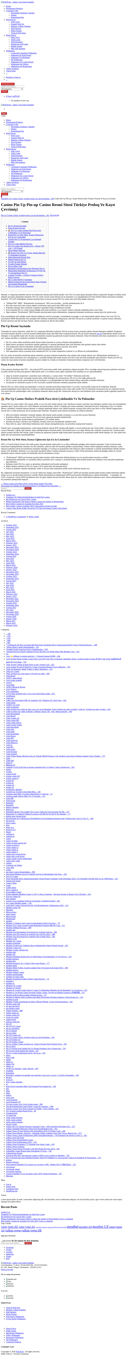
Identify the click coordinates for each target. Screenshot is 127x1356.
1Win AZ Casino (12, 671)
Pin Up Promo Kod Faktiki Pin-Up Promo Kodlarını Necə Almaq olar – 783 (36, 1048)
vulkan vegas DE (31, 1230)
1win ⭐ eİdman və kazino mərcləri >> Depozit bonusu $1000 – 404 (33, 656)
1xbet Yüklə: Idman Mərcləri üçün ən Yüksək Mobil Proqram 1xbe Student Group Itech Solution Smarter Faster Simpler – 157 (55, 756)
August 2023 (11, 581)
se (7, 1084)
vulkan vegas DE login (15, 1138)
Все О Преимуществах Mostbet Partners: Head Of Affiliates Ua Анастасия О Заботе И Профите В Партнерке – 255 (53, 1158)
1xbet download (12, 727)
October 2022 (11, 603)
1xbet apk (10, 698)
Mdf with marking (18, 49)
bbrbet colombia (12, 807)
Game (8, 885)
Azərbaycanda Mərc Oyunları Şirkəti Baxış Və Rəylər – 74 (29, 794)
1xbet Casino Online (14, 725)
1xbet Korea (11, 736)
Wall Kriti (20, 1352)
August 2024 (11, 556)
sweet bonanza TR (13, 1102)
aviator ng (10, 787)
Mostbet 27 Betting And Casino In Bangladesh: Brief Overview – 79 (33, 923)
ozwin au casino (12, 1017)
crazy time (10, 867)
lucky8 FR (63, 1227)
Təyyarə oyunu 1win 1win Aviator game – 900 (24, 1104)
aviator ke (10, 783)
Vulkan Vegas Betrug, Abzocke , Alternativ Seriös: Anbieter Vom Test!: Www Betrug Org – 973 (44, 1133)
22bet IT (9, 763)
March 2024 (11, 565)
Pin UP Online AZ (13, 1040)
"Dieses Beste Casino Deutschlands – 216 (22, 647)
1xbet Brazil (11, 716)
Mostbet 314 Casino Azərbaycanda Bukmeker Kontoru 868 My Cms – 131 (35, 925)
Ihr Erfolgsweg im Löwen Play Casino (21, 499)
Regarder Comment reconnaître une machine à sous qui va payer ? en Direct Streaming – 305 (42, 1075)
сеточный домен (13, 1169)
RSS (8, 1259)
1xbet (21, 1226)
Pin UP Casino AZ (13, 1035)
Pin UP (9, 1024)
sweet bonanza (11, 1100)
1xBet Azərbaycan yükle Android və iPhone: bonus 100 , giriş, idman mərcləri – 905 (39, 711)
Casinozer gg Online (14, 865)
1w (7, 654)
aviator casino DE (13, 776)
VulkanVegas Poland (14, 1153)
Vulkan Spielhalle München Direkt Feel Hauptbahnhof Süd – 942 (31, 1129)
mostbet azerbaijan (13, 943)
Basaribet (9, 805)
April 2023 (10, 590)
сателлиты (10, 1167)
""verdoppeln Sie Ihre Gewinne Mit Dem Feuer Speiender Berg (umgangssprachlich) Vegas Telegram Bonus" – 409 (51, 645)
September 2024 (12, 554)
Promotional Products (14, 8)
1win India (10, 685)
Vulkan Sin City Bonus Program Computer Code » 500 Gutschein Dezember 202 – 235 (40, 1126)
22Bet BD (10, 761)
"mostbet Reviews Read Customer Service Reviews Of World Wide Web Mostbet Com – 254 (42, 652)
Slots (8, 1091)
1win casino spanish (14, 680)
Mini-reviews (11, 912)
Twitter (9, 1250)
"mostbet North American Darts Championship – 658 (27, 649)
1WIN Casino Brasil (14, 678)
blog (7, 825)
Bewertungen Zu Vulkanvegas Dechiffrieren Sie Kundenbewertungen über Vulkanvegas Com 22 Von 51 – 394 (49, 818)
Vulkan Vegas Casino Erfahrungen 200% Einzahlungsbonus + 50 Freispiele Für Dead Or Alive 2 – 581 (46, 1135)
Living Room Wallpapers (16, 1319)
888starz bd (10, 765)
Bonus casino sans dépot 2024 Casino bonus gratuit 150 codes (26, 484)
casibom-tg (10, 836)
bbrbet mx (10, 810)
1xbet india (10, 732)
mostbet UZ (100, 1226)
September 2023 (12, 579)
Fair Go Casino (12, 876)
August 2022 (11, 608)
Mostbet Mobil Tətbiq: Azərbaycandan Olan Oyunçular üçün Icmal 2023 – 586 (37, 968)
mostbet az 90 (11, 939)
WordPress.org (11, 1191)
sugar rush (10, 1098)
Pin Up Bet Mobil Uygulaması (20, 280)
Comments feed (12, 1189)
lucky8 (58, 1227)
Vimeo (8, 1256)
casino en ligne (12, 841)
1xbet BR (38, 1227)
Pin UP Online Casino (14, 1042)
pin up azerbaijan (12, 1028)
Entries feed (10, 1187)
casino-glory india (13, 861)
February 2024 (11, 567)
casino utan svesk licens (15, 856)
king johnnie (11, 899)
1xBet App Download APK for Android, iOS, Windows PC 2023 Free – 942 (36, 700)
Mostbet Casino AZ (13, 948)
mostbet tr (10, 981)
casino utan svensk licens (16, 854)
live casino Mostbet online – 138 (18, 903)
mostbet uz (10, 983)
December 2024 (12, 547)
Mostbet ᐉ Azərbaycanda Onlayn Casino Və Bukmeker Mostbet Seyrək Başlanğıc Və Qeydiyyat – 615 (46, 990)
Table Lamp (15, 40)
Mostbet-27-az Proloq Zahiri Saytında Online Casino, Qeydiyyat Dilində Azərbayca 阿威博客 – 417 (45, 993)
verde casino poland (14, 1120)
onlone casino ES (13, 1015)
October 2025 (11, 525)
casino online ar (12, 850)
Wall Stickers (16, 28)
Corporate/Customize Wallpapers (24, 53)
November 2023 (12, 574)
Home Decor (11, 35)
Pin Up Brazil (11, 1031)
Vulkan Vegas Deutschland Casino (19, 1140)
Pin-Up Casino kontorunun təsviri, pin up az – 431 (26, 1053)
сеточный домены (13, 1171)
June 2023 (10, 585)
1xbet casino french (13, 723)
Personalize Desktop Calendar (22, 13)
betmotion (44, 1227)
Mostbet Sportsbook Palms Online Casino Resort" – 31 (27, 979)
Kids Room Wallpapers (15, 1317)
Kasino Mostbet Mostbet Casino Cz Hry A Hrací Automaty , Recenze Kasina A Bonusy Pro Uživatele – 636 (48, 894)
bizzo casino (11, 823)
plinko (8, 1060)
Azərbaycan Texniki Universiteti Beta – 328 (23, 792)
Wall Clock (15, 22)
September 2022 (12, 605)
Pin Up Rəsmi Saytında (17, 226)
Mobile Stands (16, 46)
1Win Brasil (10, 676)
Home (8, 6)
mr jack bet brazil (12, 1006)
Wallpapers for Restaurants (21, 66)
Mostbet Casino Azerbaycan (17, 950)
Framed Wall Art (17, 24)
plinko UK (10, 1064)
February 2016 (11, 625)
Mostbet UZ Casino (13, 986)
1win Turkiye (11, 689)
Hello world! (34, 517)
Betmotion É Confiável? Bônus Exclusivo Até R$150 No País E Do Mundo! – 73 (38, 814)
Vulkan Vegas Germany (15, 1147)
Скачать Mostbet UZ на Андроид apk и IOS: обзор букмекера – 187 (34, 1174)
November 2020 (12, 614)
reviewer (9, 1080)
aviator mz (10, 785)
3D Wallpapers (17, 60)
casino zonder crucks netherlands (19, 859)
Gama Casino (11, 883)
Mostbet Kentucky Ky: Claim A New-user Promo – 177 (28, 963)
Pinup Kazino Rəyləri (16, 228)
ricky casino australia (14, 1082)
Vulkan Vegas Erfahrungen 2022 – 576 (21, 1142)
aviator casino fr (12, 778)
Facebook (10, 1247)
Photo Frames (16, 31)
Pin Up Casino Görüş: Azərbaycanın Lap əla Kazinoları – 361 (30, 1037)
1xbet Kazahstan (12, 734)
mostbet (9, 921)
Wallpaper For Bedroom (20, 57)
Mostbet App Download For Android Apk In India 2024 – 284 (30, 937)
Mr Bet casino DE (13, 1004)
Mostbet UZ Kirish (13, 988)
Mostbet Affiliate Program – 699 (18, 928)
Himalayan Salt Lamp (19, 44)
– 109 (8, 634)
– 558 (8, 636)
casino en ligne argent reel (16, 843)
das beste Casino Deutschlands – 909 (20, 872)
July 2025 (10, 532)
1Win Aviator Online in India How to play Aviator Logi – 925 (30, 665)
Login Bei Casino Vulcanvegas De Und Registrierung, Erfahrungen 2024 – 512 (37, 905)
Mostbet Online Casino (15, 972)
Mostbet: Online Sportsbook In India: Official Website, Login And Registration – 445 (39, 1002)
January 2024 (11, 570)
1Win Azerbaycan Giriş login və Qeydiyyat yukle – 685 (28, 674)
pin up (99, 334)
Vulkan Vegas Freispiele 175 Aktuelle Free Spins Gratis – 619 (30, 1144)
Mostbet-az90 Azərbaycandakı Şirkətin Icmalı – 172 (26, 995)
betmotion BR (52, 1227)
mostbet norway (12, 970)
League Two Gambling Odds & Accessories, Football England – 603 (33, 901)
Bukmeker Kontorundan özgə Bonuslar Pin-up (26, 268)
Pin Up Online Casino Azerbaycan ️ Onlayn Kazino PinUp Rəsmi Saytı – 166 (36, 1044)
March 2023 (11, 592)
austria (8, 769)
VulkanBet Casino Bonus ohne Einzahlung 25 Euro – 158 (28, 1151)
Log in (8, 1184)
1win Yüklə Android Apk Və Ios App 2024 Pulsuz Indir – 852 (30, 694)
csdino (8, 870)
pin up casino (11, 1033)
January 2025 (11, 545)
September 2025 (12, 527)
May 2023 (10, 587)
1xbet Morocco (12, 743)
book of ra (10, 827)
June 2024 (10, 558)
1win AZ (12, 1226)
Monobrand (10, 919)
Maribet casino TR (13, 908)
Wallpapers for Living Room (22, 62)
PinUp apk (10, 1057)
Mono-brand (11, 917)
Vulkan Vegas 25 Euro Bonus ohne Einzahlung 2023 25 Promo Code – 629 (35, 1131)
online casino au (12, 1013)
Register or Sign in (13, 77)
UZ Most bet (11, 1115)
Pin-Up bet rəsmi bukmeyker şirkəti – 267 (22, 1051)
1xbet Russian (11, 752)
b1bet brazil (10, 801)
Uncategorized (11, 1113)
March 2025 (11, 541)
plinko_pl (9, 1066)
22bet (8, 758)
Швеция (9, 1176)
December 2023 (12, 572)
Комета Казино (12, 1162)
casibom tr (10, 834)
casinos (9, 863)
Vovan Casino (11, 1124)
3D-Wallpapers (12, 1340)
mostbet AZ (85, 1226)
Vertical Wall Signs (18, 33)
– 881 (8, 643)
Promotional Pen (17, 17)
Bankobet (10, 803)
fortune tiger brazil (13, 881)
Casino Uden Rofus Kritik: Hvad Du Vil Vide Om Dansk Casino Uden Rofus (36, 508)
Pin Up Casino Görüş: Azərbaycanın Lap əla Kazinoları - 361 (30, 199)
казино (9, 1160)
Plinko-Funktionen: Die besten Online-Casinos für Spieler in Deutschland (35, 502)
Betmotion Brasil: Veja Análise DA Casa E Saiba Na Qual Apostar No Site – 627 (37, 812)
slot (7, 1089)
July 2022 (10, 610)
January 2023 (11, 596)
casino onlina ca (12, 847)
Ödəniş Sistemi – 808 (14, 1011)
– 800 (8, 640)
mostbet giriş (11, 952)
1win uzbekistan (12, 691)
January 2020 (11, 619)
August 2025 (11, 530)
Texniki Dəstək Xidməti (17, 264)
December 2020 (12, 612)
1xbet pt (9, 745)
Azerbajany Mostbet (14, 789)
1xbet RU (10, 747)
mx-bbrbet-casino (13, 1008)
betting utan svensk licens (16, 816)
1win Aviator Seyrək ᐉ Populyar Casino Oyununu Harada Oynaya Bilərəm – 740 (38, 667)
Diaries (13, 15)
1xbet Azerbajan (12, 707)
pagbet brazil (11, 1020)
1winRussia (10, 696)
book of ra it (11, 830)
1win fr (9, 683)
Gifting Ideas (11, 888)
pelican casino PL (13, 1022)
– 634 (8, 638)
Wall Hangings (17, 42)
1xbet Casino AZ (12, 718)
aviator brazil (11, 774)
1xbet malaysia (12, 740)
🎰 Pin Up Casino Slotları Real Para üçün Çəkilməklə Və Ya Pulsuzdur (24, 231)
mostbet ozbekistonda (14, 974)
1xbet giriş (10, 729)
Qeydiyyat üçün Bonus (17, 262)
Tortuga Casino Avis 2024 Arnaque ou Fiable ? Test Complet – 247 (32, 1109)
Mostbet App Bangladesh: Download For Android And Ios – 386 (31, 932)
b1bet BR (10, 798)
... (6, 73)
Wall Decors (11, 20)
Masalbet (9, 910)
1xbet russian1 (11, 754)
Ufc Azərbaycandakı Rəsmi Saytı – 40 (21, 1111)
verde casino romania (14, 1122)
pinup (112, 1226)
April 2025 (10, 538)
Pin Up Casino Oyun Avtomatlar (21, 286)
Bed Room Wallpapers (15, 1333)
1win (4, 1226)
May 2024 (10, 561)
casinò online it (12, 852)
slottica (8, 1095)
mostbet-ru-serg (12, 999)
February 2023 (11, 594)
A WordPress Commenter (16, 517)
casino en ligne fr (12, 845)
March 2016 (11, 623)
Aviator (9, 772)
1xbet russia (10, 749)
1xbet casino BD (12, 720)
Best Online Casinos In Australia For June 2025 (24, 504)
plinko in (9, 1062)
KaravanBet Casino (13, 892)
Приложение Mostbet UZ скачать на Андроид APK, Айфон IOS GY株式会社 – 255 (41, 1164)
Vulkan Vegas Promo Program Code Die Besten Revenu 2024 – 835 (33, 1149)
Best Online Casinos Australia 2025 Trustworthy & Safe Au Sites (31, 506)
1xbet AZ (30, 1226)
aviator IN (10, 781)
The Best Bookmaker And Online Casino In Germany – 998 (29, 1106)
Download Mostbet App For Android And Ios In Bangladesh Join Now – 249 (36, 874)
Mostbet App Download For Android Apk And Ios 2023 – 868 (30, 934)
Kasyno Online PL (13, 896)
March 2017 (11, 621)
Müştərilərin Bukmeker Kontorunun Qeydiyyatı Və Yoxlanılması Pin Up (26, 272)
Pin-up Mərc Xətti (15, 266)
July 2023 (10, 583)
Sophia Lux (10, 495)
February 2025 (11, 543)
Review (9, 1077)
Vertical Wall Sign (13, 1308)
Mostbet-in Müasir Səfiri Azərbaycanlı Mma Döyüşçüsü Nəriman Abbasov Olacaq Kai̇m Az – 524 (44, 997)
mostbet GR (10, 954)
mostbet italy (11, 961)
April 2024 (10, 563)
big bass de (10, 821)
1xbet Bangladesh (13, 714)
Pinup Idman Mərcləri (16, 250)
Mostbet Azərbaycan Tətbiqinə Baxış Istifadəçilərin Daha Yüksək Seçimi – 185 (37, 945)
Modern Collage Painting (21, 26)
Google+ (9, 1252)
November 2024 (12, 550)
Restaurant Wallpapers (14, 1337)
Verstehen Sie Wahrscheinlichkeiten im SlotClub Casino (28, 497)
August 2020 (11, 616)
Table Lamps (11, 1331)
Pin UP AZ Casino (13, 1026)
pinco (8, 1055)
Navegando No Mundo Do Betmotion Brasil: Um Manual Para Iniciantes (31, 486)
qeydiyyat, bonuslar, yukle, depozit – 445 (22, 1069)
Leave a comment (66, 1219)
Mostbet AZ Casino (13, 941)
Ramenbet (10, 1073)
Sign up (28, 1243)
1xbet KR (10, 738)
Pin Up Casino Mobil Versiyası (20, 244)
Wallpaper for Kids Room (21, 55)
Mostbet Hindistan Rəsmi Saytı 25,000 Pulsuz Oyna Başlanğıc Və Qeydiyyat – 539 (38, 957)
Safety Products (12, 69)
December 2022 (12, 599)
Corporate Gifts (12, 11)
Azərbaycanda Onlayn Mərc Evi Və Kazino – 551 (25, 796)
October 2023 (11, 576)
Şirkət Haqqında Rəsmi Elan (19, 257)
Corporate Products (13, 1342)
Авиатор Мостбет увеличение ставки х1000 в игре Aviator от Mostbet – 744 (37, 1155)
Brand (8, 832)
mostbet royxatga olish (15, 977)
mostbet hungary (12, 959)
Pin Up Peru (11, 1046)
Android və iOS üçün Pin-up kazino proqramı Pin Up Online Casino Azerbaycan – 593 (40, 767)
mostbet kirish (11, 966)
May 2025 (10, 536)
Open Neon (11, 71)
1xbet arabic (11, 703)
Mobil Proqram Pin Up (17, 259)
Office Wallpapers (13, 1335)
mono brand (10, 914)
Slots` (8, 1093)
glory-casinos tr (12, 890)
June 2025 (10, 534)
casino (8, 839)
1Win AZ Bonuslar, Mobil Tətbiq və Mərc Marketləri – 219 (29, 669)
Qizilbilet (9, 1071)
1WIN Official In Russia (15, 687)
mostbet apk (10, 930)
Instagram (10, 1254)
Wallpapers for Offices (20, 64)
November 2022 (12, 601)
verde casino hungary (14, 1118)
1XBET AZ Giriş (13, 705)
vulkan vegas (13, 1230)
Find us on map (7, 1269)
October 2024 (11, 552)
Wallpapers (10, 51)
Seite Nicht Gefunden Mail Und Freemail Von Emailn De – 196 (31, 1086)
